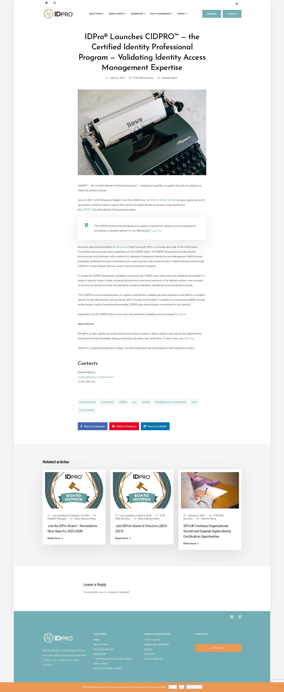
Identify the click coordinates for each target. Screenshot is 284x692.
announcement (87, 402)
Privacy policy (194, 687)
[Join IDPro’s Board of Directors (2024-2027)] (142, 490)
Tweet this (156, 230)
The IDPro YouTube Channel (108, 668)
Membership (100, 654)
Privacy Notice (152, 640)
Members (212, 14)
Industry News (169, 77)
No (181, 687)
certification (107, 402)
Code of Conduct (153, 659)
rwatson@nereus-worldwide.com (96, 377)
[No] (280, 687)
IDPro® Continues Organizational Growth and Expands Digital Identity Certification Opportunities (207, 531)
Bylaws (148, 649)
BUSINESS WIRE (156, 200)
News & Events (101, 664)
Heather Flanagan (56, 518)
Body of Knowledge (160, 14)
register (182, 314)
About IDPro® (101, 644)
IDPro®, (172, 200)
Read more (53, 538)
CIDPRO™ (181, 14)
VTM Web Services (143, 77)
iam (134, 402)
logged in (102, 592)
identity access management (170, 402)
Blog (77, 518)
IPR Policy (149, 654)
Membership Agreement (156, 644)
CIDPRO (123, 402)
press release (86, 410)
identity (146, 402)
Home (96, 640)
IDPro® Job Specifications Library (114, 659)
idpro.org (189, 338)
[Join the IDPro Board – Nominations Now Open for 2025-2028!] (74, 490)
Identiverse (121, 247)
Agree (173, 687)
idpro (194, 402)
